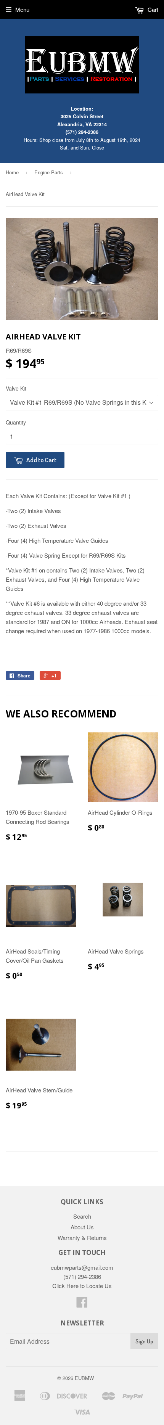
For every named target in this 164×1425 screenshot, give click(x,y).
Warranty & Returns (82, 1238)
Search (82, 1216)
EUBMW (84, 1378)
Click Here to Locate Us (82, 1286)
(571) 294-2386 (82, 132)
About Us (82, 1227)
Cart (152, 9)
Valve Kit (16, 388)
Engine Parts (48, 172)
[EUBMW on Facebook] (82, 1304)
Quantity (16, 422)
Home (12, 172)
